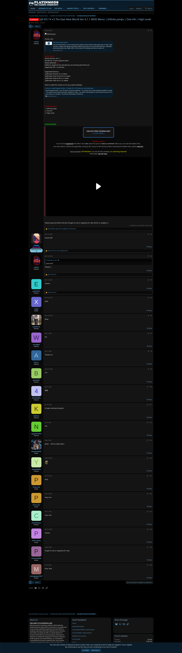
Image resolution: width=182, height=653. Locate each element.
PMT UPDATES (88, 8)
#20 (151, 565)
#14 (151, 458)
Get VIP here (102, 154)
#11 (151, 404)
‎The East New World (60, 42)
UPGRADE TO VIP (44, 8)
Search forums (41, 12)
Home (74, 623)
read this (140, 146)
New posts (32, 12)
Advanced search (53, 12)
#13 (151, 440)
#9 (151, 369)
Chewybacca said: (51, 260)
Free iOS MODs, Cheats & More (82, 633)
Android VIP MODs (78, 626)
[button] (63, 8)
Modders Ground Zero (79, 636)
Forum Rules (76, 639)
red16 (32, 23)
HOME (32, 8)
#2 (151, 234)
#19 (151, 547)
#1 (151, 30)
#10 (151, 387)
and (58, 251)
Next (36, 26)
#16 (151, 494)
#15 (151, 476)
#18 (151, 529)
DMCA (74, 642)
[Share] (148, 30)
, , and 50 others (62, 229)
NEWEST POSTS (73, 8)
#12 (151, 422)
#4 (151, 280)
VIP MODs (58, 8)
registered (69, 143)
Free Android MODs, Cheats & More (83, 630)
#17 (151, 511)
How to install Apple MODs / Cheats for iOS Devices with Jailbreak (69, 88)
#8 (151, 351)
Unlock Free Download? (98, 132)
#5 (151, 298)
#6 (151, 315)
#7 (151, 333)
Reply (150, 247)
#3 (151, 256)
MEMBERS (102, 8)
